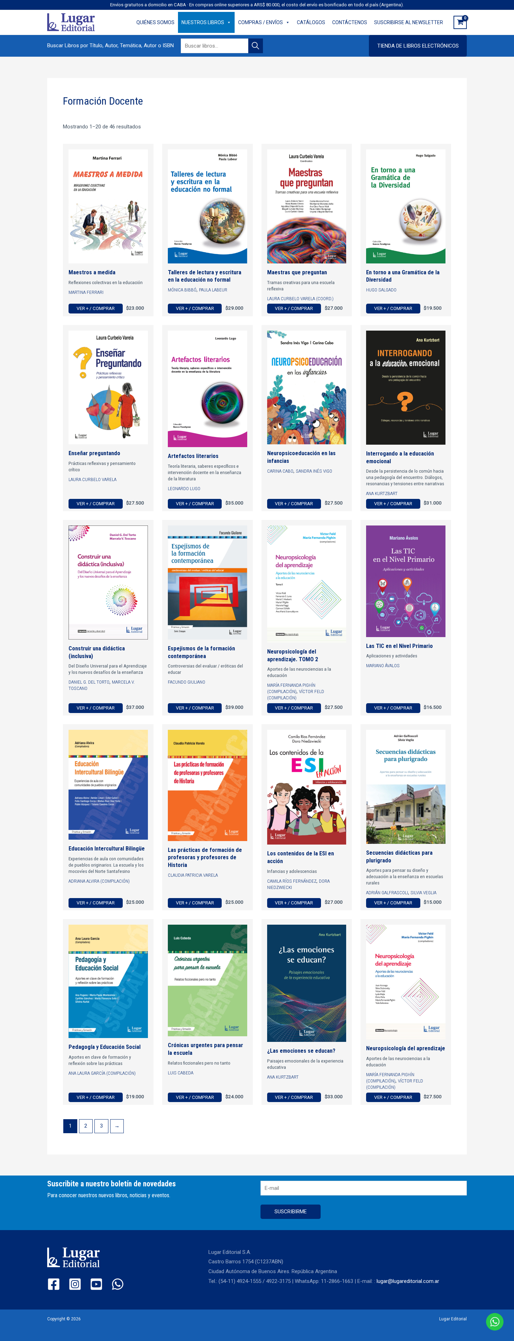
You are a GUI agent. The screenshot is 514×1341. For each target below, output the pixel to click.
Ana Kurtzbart (382, 493)
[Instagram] (75, 1284)
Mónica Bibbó (182, 289)
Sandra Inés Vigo (314, 471)
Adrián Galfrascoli (387, 892)
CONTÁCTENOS (349, 22)
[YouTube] (96, 1284)
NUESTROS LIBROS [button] (202, 22)
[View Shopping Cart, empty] (460, 22)
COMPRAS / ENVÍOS (260, 22)
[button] (418, 46)
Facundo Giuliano (186, 682)
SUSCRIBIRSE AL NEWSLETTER (408, 22)
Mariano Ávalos (383, 665)
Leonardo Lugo (184, 488)
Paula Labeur (213, 289)
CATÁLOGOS (311, 22)
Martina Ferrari (86, 292)
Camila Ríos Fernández (291, 881)
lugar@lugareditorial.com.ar (408, 1281)
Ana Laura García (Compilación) (102, 1073)
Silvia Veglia (423, 892)
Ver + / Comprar (96, 308)
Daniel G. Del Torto (89, 682)
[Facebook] (53, 1284)
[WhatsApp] (117, 1284)
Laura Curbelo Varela (92, 479)
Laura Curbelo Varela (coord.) (300, 298)
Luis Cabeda (180, 1072)
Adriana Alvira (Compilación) (99, 881)
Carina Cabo (280, 471)
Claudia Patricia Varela (193, 875)
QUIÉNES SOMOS (155, 22)
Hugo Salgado (381, 289)
